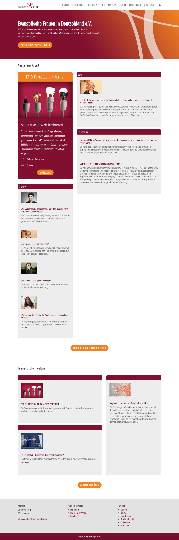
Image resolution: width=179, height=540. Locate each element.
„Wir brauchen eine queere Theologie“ (36, 280)
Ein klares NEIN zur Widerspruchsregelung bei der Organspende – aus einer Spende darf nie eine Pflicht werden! (118, 141)
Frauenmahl (74, 509)
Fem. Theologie (126, 515)
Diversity (112, 5)
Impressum (81, 536)
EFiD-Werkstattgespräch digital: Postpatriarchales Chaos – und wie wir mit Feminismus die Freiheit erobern (116, 101)
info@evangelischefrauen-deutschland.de (32, 518)
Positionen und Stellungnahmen (89, 348)
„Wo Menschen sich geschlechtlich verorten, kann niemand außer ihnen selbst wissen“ (44, 210)
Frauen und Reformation (78, 512)
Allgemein (124, 509)
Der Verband (149, 5)
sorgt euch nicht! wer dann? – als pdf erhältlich (128, 403)
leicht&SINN (74, 515)
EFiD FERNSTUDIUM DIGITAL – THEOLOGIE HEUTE (40, 404)
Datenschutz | (90, 536)
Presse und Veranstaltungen (35, 45)
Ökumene (122, 5)
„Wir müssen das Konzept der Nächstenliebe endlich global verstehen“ (44, 316)
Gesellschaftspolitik (96, 5)
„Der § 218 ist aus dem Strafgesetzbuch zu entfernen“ (101, 163)
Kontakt (97, 536)
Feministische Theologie (72, 5)
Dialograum (125, 525)
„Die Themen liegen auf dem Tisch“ (35, 243)
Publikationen (135, 5)
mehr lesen (25, 462)
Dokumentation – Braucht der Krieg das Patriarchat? (42, 454)
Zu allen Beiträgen (89, 485)
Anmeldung (45, 172)
